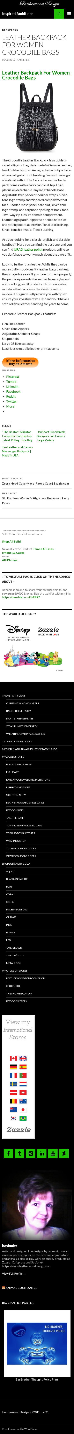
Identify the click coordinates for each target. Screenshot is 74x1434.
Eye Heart (12, 772)
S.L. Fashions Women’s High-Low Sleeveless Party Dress (35, 498)
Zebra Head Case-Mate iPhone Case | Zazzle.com (35, 481)
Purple (10, 932)
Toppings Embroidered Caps (24, 825)
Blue (9, 886)
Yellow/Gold (14, 955)
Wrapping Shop (16, 840)
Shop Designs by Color (16, 863)
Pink (9, 924)
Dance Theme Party (18, 710)
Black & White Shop (18, 764)
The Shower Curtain (19, 993)
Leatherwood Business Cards (25, 802)
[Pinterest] (30, 1153)
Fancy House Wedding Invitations (28, 779)
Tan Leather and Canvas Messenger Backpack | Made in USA (17, 451)
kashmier (23, 59)
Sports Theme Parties (19, 718)
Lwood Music (14, 810)
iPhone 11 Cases (13, 552)
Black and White (17, 879)
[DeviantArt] (64, 1153)
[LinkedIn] (41, 1153)
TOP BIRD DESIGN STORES (20, 833)
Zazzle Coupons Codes (17, 741)
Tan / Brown (14, 947)
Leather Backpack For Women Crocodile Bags (36, 75)
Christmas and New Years (22, 703)
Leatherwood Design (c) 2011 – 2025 (25, 1412)
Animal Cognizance (21, 1287)
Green (10, 901)
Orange (11, 917)
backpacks (10, 30)
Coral (10, 894)
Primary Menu (69, 14)
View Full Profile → (14, 1273)
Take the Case (15, 817)
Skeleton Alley (16, 794)
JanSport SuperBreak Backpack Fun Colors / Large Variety (51, 436)
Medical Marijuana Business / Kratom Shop (29, 749)
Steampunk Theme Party (21, 726)
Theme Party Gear (13, 695)
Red (8, 940)
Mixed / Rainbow (16, 909)
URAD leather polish (28, 249)
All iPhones (9, 560)
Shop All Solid (11, 541)
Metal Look (13, 963)
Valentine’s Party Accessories (25, 733)
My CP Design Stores (14, 970)
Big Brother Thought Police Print (37, 1379)
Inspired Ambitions (18, 13)
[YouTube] (53, 1153)
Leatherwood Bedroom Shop (25, 978)
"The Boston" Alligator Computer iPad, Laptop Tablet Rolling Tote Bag (17, 436)
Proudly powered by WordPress (19, 1428)
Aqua (9, 871)
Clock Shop (13, 985)
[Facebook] (8, 1153)
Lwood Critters (16, 1001)
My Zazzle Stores (13, 756)
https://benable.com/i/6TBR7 (21, 597)
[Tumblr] (19, 1153)
